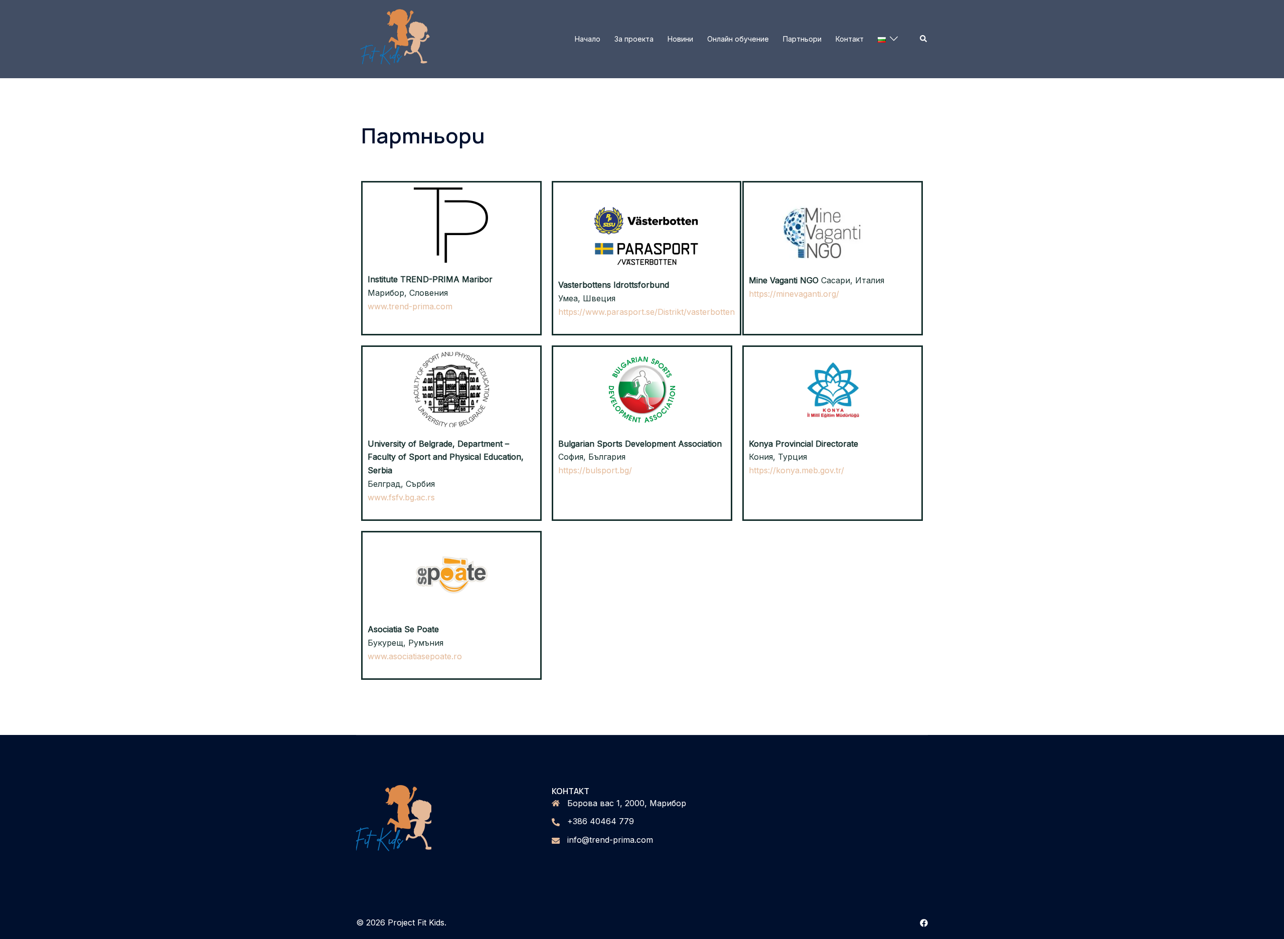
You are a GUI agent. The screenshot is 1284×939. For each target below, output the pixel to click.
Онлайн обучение (738, 39)
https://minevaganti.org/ (794, 294)
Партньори (802, 39)
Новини (680, 39)
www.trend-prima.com (410, 306)
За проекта (634, 39)
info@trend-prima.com (610, 840)
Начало (587, 39)
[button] (924, 39)
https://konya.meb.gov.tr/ (796, 470)
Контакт (850, 39)
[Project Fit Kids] (396, 38)
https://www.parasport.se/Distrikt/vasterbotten (646, 312)
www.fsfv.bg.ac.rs (401, 497)
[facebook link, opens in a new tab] (924, 922)
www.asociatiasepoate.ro (415, 656)
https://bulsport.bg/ (595, 470)
